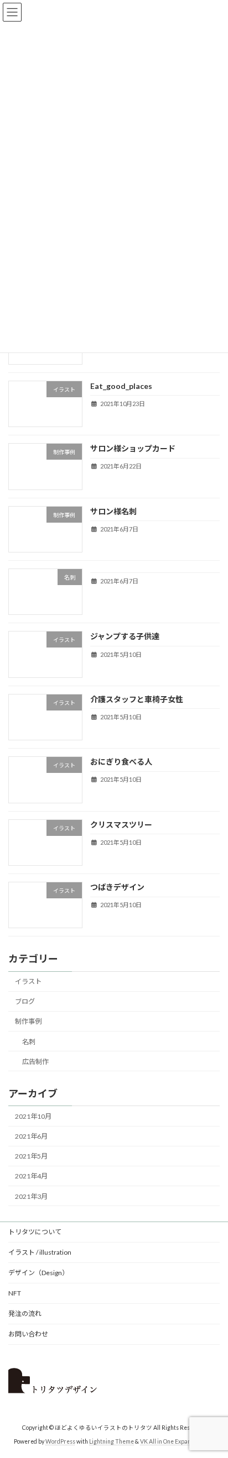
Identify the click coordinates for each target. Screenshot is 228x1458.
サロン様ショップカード (132, 448)
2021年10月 (33, 1116)
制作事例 (28, 1021)
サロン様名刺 (113, 510)
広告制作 (35, 1061)
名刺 (28, 1041)
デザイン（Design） (38, 1272)
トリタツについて (34, 1232)
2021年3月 (31, 1196)
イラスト (28, 981)
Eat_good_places (121, 385)
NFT (14, 1293)
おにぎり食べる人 (121, 761)
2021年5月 (31, 1156)
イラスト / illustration (39, 1252)
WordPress (60, 1441)
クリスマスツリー (121, 824)
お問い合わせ (28, 1334)
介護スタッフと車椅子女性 (136, 698)
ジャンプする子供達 (124, 636)
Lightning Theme (111, 1441)
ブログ (25, 1001)
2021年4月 (31, 1176)
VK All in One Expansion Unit (177, 1441)
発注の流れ (25, 1313)
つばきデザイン (117, 887)
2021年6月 (31, 1136)
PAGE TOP (211, 1402)
